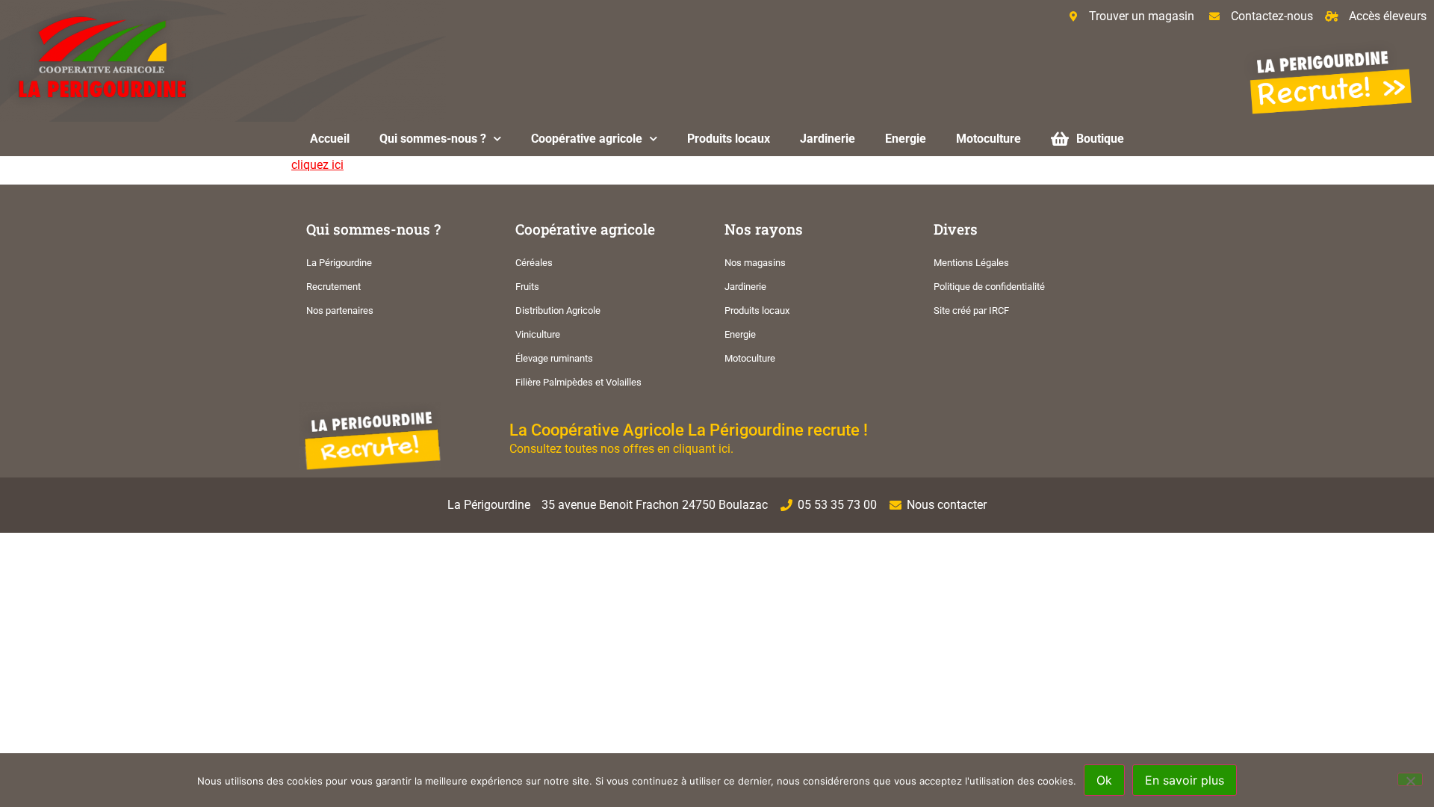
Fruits (527, 286)
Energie (905, 139)
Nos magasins (755, 262)
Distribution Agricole (557, 310)
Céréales (534, 262)
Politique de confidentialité (989, 286)
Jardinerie (827, 139)
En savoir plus (1184, 780)
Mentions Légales (971, 262)
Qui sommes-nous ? (432, 139)
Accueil (330, 139)
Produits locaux (728, 139)
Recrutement (333, 286)
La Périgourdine (339, 262)
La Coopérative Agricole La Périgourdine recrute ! (688, 429)
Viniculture (537, 334)
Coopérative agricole (586, 139)
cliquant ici (701, 449)
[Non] (1410, 779)
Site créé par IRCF (971, 310)
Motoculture (988, 139)
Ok (1104, 780)
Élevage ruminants (554, 358)
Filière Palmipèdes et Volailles (578, 382)
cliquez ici (317, 165)
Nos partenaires (339, 310)
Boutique (1100, 139)
